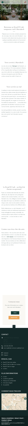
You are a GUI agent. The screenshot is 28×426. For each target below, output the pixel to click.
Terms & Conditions (7, 418)
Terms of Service (4, 424)
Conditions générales (8, 378)
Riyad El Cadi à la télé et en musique (11, 364)
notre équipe (10, 237)
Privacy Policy (19, 418)
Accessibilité (6, 385)
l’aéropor (14, 66)
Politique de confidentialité (9, 381)
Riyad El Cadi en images (9, 366)
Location (5, 368)
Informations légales (7, 383)
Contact (5, 376)
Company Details (6, 420)
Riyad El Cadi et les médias (9, 362)
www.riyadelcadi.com (9, 348)
